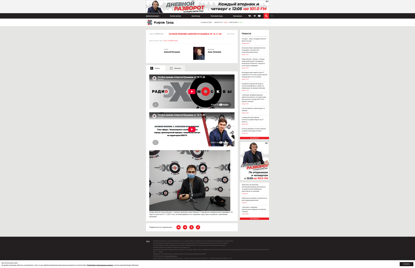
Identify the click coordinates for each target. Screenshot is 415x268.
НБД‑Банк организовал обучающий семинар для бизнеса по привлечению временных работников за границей (254, 189)
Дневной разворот (152, 16)
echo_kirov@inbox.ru (170, 256)
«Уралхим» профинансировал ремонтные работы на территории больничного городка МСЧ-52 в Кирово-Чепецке (254, 99)
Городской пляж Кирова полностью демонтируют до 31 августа (253, 121)
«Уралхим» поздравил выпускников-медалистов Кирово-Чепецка (254, 210)
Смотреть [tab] (177, 68)
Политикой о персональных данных (100, 265)
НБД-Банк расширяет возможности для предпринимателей (254, 200)
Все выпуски (231, 34)
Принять (406, 264)
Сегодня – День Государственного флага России (254, 41)
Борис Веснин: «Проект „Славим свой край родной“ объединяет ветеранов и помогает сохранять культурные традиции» (253, 63)
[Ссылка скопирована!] (198, 227)
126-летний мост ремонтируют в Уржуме (253, 110)
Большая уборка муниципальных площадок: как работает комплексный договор (254, 51)
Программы (237, 16)
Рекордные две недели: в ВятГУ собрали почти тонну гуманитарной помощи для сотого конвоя (254, 76)
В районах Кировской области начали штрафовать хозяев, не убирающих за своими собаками (253, 87)
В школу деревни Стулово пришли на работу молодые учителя (254, 131)
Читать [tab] (157, 68)
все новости (254, 138)
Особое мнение (175, 16)
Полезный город (217, 16)
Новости (246, 33)
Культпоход (196, 16)
